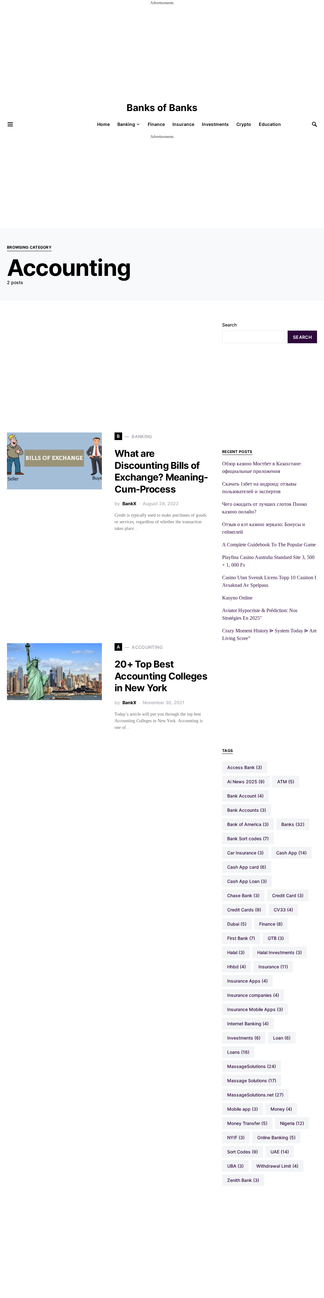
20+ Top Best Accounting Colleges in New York (161, 675)
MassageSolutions (251, 1066)
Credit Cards (244, 909)
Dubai (236, 924)
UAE (280, 1151)
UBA (235, 1166)
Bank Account (245, 795)
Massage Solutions (251, 1080)
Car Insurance (245, 852)
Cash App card (246, 867)
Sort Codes (242, 1151)
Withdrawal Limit (277, 1166)
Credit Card (287, 895)
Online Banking (276, 1137)
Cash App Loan (247, 881)
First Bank (241, 938)
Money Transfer (247, 1123)
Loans (238, 1052)
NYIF (236, 1137)
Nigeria (292, 1123)
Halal (236, 952)
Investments (243, 1037)
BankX (129, 503)
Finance (271, 924)
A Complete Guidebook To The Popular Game (269, 544)
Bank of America (248, 824)
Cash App (291, 852)
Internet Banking (248, 1023)
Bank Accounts (246, 810)
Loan (281, 1037)
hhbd (236, 966)
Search (229, 324)
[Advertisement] (162, 50)
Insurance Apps (247, 981)
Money (281, 1109)
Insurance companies (253, 995)
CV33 (283, 909)
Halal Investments (279, 952)
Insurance (273, 966)
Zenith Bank (243, 1180)
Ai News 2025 (246, 781)
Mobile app (242, 1109)
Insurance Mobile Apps (255, 1009)
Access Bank (244, 767)
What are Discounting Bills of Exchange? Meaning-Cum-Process (161, 471)
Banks (292, 824)
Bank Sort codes (248, 838)
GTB (276, 938)
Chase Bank (243, 895)
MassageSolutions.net (255, 1094)
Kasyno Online (237, 597)
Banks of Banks (162, 107)
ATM (285, 781)
